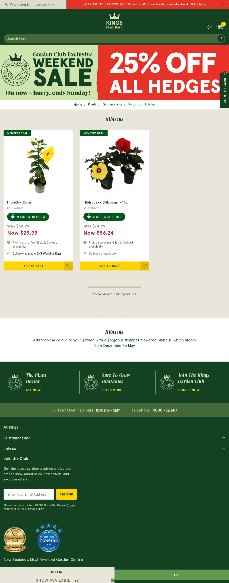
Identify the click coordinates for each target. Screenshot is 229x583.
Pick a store (21, 242)
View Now (178, 4)
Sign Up (66, 494)
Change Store (45, 5)
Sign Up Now (189, 390)
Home (78, 105)
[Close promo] (223, 4)
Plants (92, 104)
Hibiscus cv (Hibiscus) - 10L (105, 202)
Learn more (112, 390)
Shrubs (133, 104)
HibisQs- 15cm (19, 202)
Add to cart (34, 266)
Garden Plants (112, 104)
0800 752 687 (165, 410)
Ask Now (33, 390)
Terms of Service (27, 508)
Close (225, 73)
